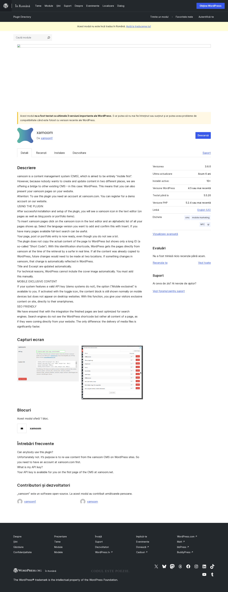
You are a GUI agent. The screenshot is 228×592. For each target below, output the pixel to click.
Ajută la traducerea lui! (138, 26)
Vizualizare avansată (165, 234)
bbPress (183, 547)
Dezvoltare (79, 152)
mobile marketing (200, 217)
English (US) (204, 209)
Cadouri (142, 552)
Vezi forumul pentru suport (169, 291)
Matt (181, 541)
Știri (15, 541)
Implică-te (141, 536)
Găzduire (18, 547)
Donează (142, 547)
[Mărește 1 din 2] (74, 350)
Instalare (59, 152)
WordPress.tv (104, 552)
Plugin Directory (22, 16)
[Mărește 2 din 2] (138, 350)
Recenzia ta (160, 262)
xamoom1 (47, 138)
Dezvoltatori (102, 547)
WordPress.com (187, 536)
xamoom (92, 501)
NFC (202, 224)
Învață (98, 536)
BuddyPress (185, 552)
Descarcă (203, 135)
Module (58, 547)
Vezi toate (204, 262)
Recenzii (41, 152)
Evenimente (142, 541)
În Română (50, 571)
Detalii (24, 152)
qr (208, 224)
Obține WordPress (210, 5)
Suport (207, 152)
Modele (58, 552)
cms (187, 217)
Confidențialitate (22, 552)
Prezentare (60, 536)
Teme (57, 541)
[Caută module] (48, 37)
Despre (17, 536)
